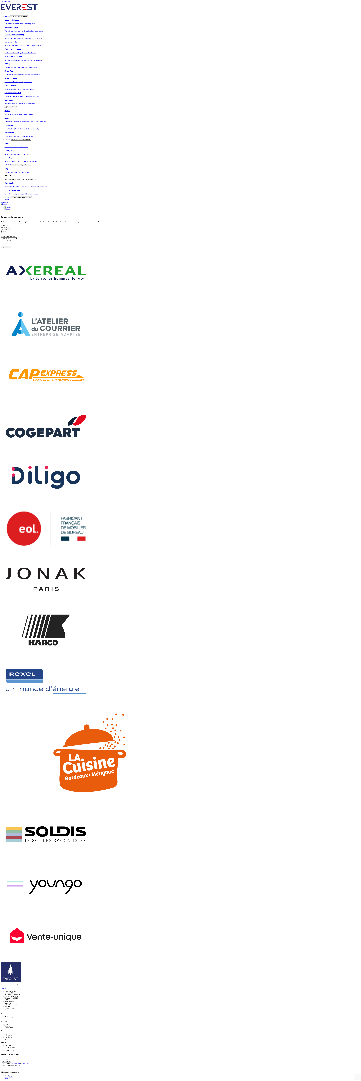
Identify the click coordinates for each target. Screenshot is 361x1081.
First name (4, 229)
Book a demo (5, 202)
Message (3, 245)
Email (3, 231)
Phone (3, 233)
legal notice (26, 1063)
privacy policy (15, 1063)
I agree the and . (17, 1063)
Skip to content (5, 1)
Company (4, 225)
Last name (4, 227)
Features (3, 988)
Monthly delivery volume (8, 236)
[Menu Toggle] (1, 13)
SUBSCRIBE (6, 1061)
